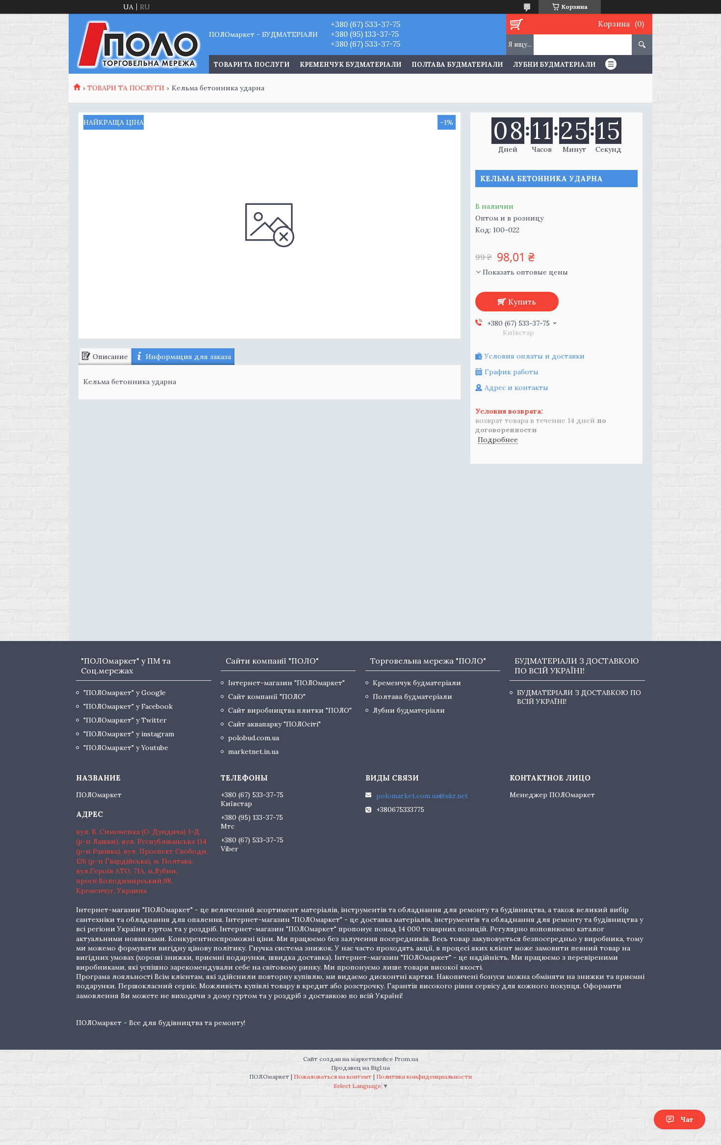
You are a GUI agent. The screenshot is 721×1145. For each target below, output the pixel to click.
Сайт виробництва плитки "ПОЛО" (290, 710)
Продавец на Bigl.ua (360, 1067)
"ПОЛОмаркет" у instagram (128, 733)
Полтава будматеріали (457, 64)
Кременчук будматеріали (350, 64)
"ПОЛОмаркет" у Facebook (128, 706)
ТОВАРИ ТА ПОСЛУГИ (251, 64)
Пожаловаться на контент (333, 1076)
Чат (687, 1119)
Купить (522, 302)
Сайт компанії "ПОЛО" (267, 696)
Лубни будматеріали (554, 64)
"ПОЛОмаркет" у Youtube (125, 747)
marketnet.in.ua (253, 751)
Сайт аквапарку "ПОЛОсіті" (274, 724)
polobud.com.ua (253, 737)
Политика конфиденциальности (424, 1076)
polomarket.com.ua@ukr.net (422, 795)
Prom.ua (406, 1058)
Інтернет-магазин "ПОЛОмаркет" (286, 682)
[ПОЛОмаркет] (139, 43)
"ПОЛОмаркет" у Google (124, 692)
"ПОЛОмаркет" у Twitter (125, 720)
